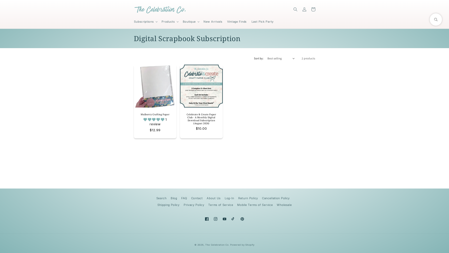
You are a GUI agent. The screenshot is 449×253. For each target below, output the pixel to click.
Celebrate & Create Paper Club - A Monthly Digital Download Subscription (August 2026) (201, 119)
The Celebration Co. (217, 245)
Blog (174, 198)
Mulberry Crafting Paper (155, 114)
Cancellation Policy (276, 198)
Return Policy (248, 198)
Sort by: (259, 58)
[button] (145, 21)
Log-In (229, 198)
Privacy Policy (194, 205)
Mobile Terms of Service (255, 205)
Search (161, 198)
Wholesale (284, 205)
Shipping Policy (168, 205)
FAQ (184, 198)
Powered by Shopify (242, 245)
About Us (214, 198)
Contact (197, 198)
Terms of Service (220, 205)
